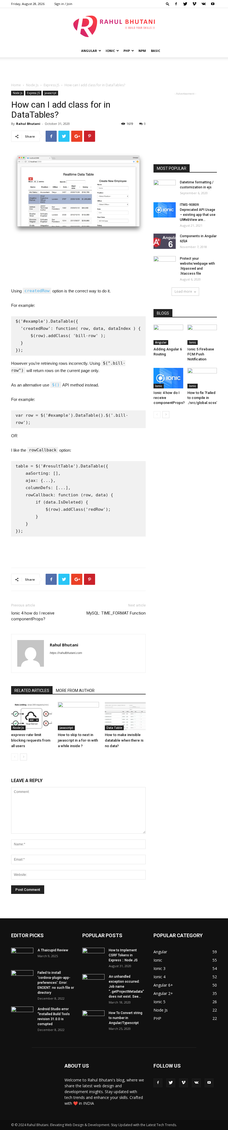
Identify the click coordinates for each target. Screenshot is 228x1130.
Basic (155, 51)
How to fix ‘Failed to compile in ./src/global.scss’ (202, 398)
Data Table (114, 728)
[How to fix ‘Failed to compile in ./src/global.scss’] (202, 378)
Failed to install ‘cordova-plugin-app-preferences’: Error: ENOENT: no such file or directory (56, 983)
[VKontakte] (203, 4)
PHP (126, 51)
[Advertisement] (114, 69)
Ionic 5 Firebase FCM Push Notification (200, 354)
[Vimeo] (194, 4)
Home (16, 85)
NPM (142, 51)
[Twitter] (185, 4)
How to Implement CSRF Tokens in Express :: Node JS (123, 955)
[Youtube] (213, 4)
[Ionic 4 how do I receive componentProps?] (168, 378)
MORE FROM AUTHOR (75, 690)
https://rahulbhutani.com (66, 652)
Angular (89, 51)
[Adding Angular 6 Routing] (168, 335)
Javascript (50, 93)
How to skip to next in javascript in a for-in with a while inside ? (78, 740)
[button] (167, 4)
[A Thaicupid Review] (22, 955)
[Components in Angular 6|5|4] (164, 241)
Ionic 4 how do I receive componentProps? (32, 616)
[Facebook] (176, 4)
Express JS (51, 85)
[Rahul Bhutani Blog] (114, 26)
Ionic (110, 51)
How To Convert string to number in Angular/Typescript (125, 1018)
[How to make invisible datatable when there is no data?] (125, 716)
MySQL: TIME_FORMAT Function (116, 613)
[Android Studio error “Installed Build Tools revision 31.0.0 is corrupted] (22, 1014)
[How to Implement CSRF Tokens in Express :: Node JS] (93, 955)
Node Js (32, 85)
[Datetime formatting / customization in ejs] (164, 187)
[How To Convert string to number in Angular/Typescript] (93, 1018)
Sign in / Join (63, 4)
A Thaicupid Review (53, 950)
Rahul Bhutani (28, 124)
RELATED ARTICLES (31, 690)
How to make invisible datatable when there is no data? (124, 740)
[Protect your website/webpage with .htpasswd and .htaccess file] (164, 264)
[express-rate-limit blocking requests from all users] (31, 716)
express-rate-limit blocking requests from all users (30, 740)
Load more (183, 291)
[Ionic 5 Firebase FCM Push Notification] (202, 335)
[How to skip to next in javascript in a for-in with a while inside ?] (78, 716)
